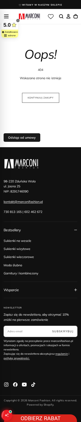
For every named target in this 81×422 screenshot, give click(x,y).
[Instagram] (6, 384)
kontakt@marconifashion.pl (23, 202)
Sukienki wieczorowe (19, 257)
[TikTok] (33, 384)
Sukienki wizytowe (17, 249)
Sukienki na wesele (17, 241)
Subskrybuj (63, 331)
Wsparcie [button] (11, 290)
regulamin (61, 353)
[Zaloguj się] (68, 16)
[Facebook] (15, 384)
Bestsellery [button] (12, 230)
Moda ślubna (13, 265)
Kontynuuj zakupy (41, 97)
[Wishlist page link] (50, 16)
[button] (6, 16)
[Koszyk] (75, 16)
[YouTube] (24, 384)
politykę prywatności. (17, 358)
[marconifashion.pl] (22, 164)
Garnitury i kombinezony (21, 273)
